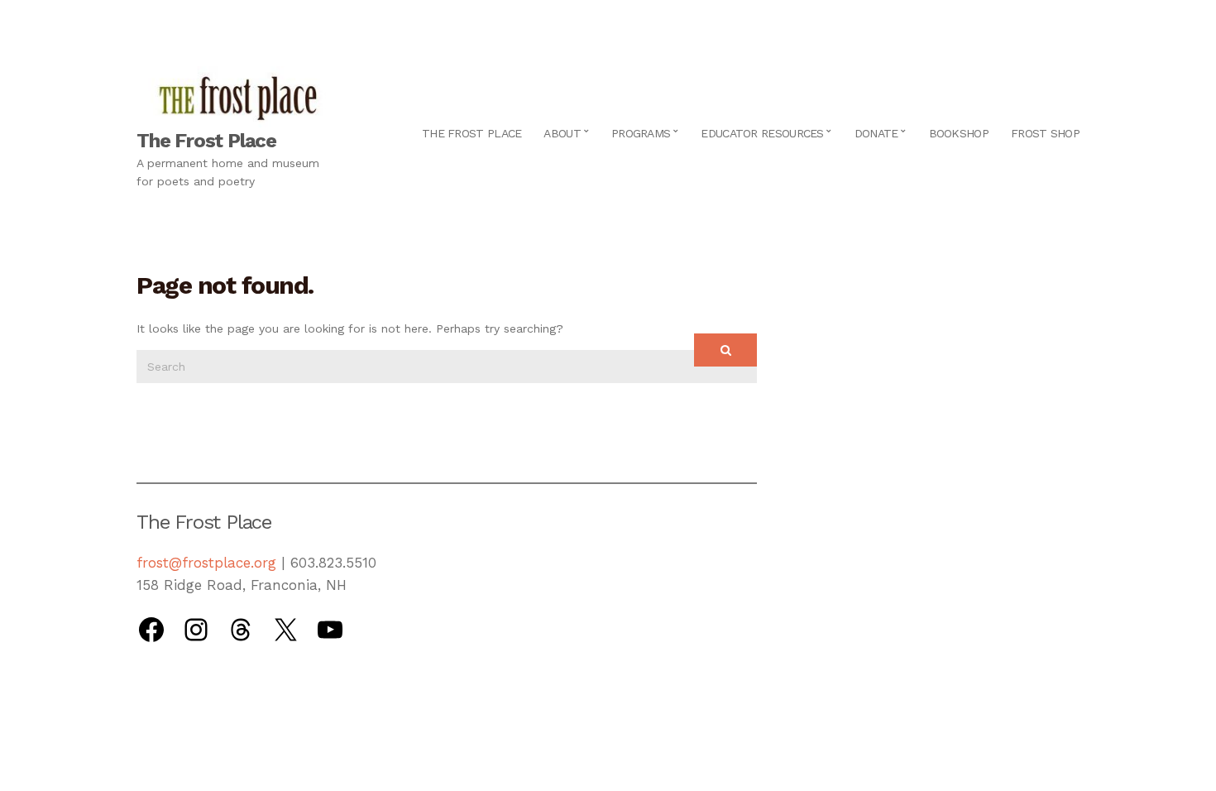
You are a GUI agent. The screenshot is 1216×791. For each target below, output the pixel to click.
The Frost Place (206, 140)
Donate (876, 133)
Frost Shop (1045, 133)
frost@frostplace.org (206, 562)
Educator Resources (762, 133)
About (562, 133)
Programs (640, 133)
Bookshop (959, 133)
